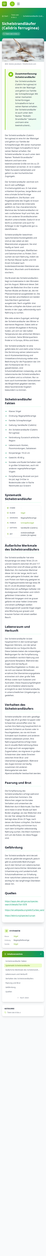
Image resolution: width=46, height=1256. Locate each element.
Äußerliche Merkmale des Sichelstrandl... (22, 970)
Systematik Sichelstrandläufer (18, 965)
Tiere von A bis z (15, 16)
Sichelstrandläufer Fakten (16, 961)
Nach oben (24, 998)
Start (6, 16)
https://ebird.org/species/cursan (20, 915)
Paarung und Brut (13, 983)
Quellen (9, 991)
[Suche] (12, 3)
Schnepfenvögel (27, 523)
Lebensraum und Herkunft (16, 974)
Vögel (23, 513)
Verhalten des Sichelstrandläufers (19, 978)
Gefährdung (11, 987)
